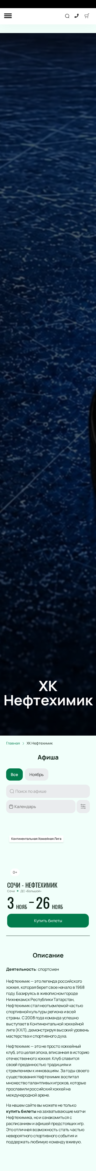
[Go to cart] (87, 16)
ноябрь (36, 774)
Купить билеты (48, 920)
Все (14, 774)
